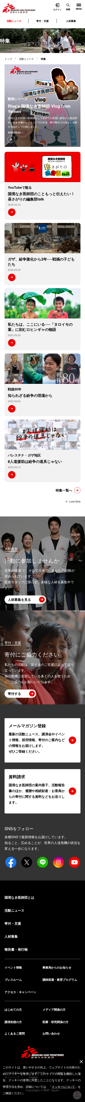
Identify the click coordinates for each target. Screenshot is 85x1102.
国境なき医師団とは (19, 897)
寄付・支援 (42, 21)
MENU (77, 5)
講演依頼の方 (13, 1022)
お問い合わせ (51, 1033)
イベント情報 (13, 967)
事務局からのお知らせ (56, 967)
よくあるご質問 (15, 1033)
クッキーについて (63, 1087)
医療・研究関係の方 (55, 1022)
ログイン (57, 9)
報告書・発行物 (16, 949)
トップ (8, 58)
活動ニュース (26, 58)
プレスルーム (13, 979)
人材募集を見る (19, 599)
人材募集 (71, 21)
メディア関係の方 (54, 1009)
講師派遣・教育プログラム (59, 979)
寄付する (14, 693)
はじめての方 (13, 1009)
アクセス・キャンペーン (20, 992)
